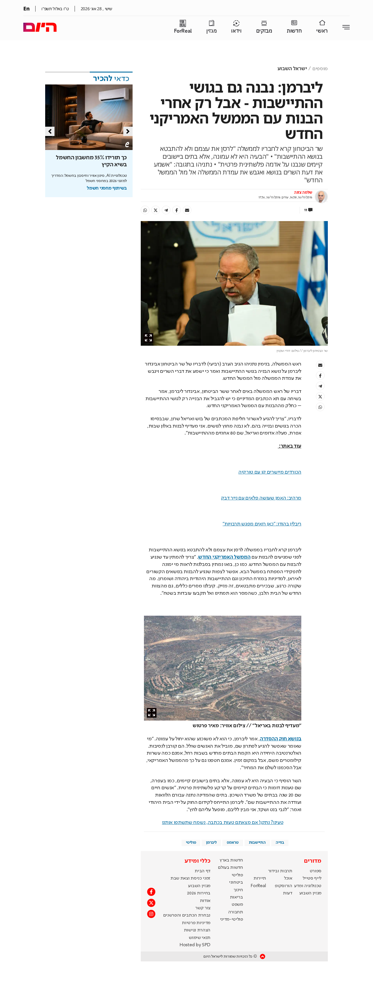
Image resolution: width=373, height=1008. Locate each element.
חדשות (294, 31)
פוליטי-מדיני (231, 919)
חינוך (238, 890)
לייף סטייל (312, 878)
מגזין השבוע (310, 893)
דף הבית (202, 871)
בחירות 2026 (198, 893)
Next (128, 131)
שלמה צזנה (303, 192)
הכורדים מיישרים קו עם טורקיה (269, 472)
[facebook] (176, 210)
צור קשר (202, 908)
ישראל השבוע (292, 68)
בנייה (280, 843)
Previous (49, 131)
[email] (187, 210)
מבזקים (264, 31)
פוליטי (191, 843)
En (26, 8)
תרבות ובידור (280, 871)
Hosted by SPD (195, 945)
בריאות (236, 897)
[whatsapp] (145, 210)
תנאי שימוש (199, 937)
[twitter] (155, 210)
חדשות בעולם (230, 867)
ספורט (315, 871)
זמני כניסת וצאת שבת (190, 878)
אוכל (288, 878)
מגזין (211, 31)
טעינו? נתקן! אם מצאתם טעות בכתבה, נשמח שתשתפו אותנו (223, 822)
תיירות (260, 878)
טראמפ (232, 843)
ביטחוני (236, 882)
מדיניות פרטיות (196, 923)
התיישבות (257, 843)
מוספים (320, 68)
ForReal (183, 31)
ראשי (322, 31)
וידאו (236, 31)
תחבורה (235, 912)
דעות (287, 893)
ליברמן (211, 843)
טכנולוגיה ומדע (307, 886)
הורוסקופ (283, 886)
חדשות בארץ (231, 860)
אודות (205, 900)
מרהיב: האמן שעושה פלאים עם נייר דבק (261, 498)
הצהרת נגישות (197, 930)
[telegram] (166, 210)
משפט (237, 904)
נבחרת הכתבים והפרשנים (186, 915)
